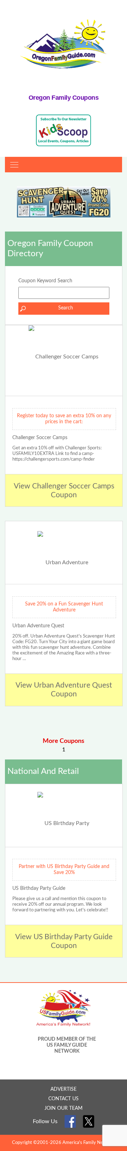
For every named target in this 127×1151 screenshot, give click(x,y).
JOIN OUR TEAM (63, 1108)
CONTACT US (63, 1098)
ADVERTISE (63, 1089)
